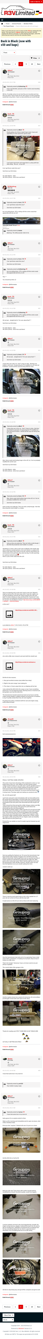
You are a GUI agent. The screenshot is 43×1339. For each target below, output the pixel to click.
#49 (39, 255)
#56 (39, 653)
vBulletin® (21, 1328)
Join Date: (10, 76)
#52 (39, 422)
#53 (39, 492)
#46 (39, 82)
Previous (7, 64)
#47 (39, 125)
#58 (39, 777)
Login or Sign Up (35, 1)
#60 (39, 1108)
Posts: (9, 77)
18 (32, 64)
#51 (39, 350)
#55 (39, 589)
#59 (39, 1070)
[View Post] (26, 86)
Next (38, 64)
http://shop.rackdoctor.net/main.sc (25, 662)
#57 (39, 731)
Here (18, 225)
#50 (39, 308)
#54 (39, 537)
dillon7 (13, 625)
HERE (12, 104)
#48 (39, 198)
